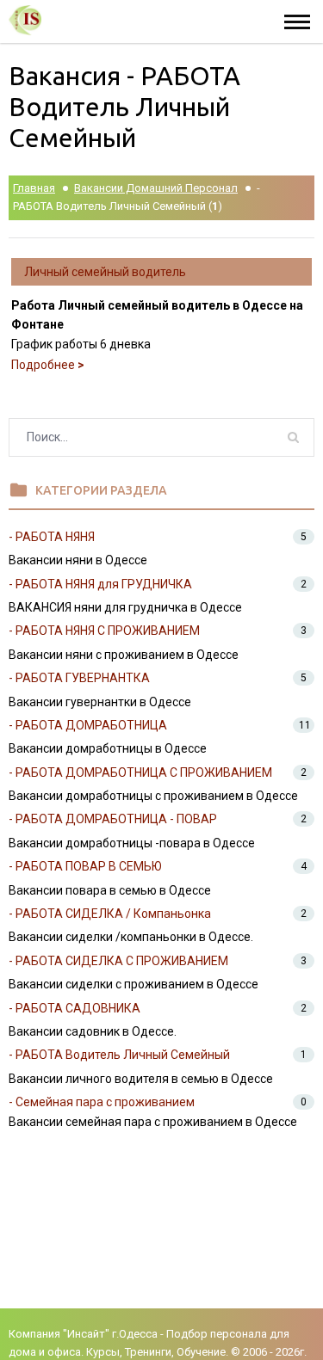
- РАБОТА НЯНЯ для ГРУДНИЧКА (100, 584)
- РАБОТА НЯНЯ (52, 537)
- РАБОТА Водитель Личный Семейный (119, 1055)
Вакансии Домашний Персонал (156, 188)
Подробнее (47, 365)
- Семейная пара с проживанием (102, 1102)
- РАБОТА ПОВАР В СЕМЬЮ (85, 866)
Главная (34, 188)
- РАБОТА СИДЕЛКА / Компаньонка (110, 913)
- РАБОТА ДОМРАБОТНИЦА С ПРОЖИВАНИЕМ (140, 772)
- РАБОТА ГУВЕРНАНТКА (79, 678)
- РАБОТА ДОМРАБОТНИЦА (88, 725)
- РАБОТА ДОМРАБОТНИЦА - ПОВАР (113, 819)
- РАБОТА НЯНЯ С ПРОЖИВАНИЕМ (104, 630)
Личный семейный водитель (105, 272)
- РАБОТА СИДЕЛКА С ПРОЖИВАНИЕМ (118, 961)
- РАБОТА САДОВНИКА (74, 1008)
